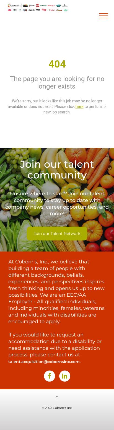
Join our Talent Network (57, 233)
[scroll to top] (57, 397)
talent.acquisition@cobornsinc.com (44, 361)
